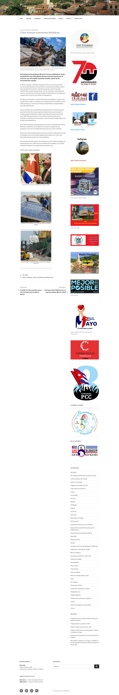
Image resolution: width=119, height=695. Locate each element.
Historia (73, 543)
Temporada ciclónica (76, 585)
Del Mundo (37, 18)
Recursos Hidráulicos (45, 277)
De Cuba (28, 18)
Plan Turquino (74, 565)
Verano (73, 608)
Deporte (73, 508)
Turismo (68, 18)
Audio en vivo (78, 18)
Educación (73, 515)
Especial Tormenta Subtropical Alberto (81, 533)
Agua (24, 277)
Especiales (74, 536)
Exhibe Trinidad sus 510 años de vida (81, 627)
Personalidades (75, 562)
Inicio (21, 18)
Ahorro (29, 277)
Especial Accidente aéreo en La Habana (82, 524)
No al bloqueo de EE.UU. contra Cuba (81, 556)
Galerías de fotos (75, 539)
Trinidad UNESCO (75, 595)
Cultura (61, 18)
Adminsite (34, 30)
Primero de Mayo (75, 572)
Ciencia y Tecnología (76, 482)
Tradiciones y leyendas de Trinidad (80, 588)
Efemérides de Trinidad (77, 518)
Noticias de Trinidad (49, 18)
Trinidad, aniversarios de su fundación (81, 598)
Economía (73, 511)
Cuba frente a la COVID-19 (78, 488)
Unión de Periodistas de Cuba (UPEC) (81, 605)
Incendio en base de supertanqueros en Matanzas (84, 546)
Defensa (73, 501)
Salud (72, 578)
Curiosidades (74, 495)
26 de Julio (73, 472)
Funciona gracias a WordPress (61, 691)
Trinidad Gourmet (75, 592)
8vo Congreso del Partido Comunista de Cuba (83, 475)
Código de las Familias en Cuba (79, 485)
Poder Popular (74, 569)
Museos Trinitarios (76, 552)
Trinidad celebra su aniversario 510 (80, 623)
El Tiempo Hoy (75, 521)
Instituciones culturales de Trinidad (80, 549)
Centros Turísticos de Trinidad (79, 479)
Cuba (35, 277)
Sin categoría (74, 582)
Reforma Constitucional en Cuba (80, 575)
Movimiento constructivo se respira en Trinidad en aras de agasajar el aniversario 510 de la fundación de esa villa (85, 642)
